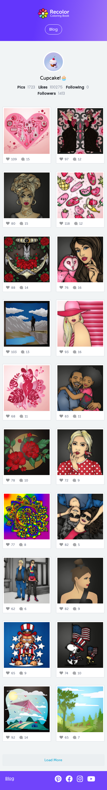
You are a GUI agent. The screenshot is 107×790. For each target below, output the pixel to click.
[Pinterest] (58, 779)
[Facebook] (69, 779)
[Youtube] (91, 779)
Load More (53, 760)
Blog (53, 29)
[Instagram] (80, 779)
